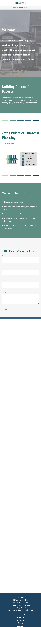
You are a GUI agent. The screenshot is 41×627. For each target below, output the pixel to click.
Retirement (20, 617)
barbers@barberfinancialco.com (20, 610)
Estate (20, 623)
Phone (4, 280)
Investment (20, 620)
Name (4, 255)
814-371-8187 (23, 600)
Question (5, 293)
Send (6, 310)
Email (4, 268)
